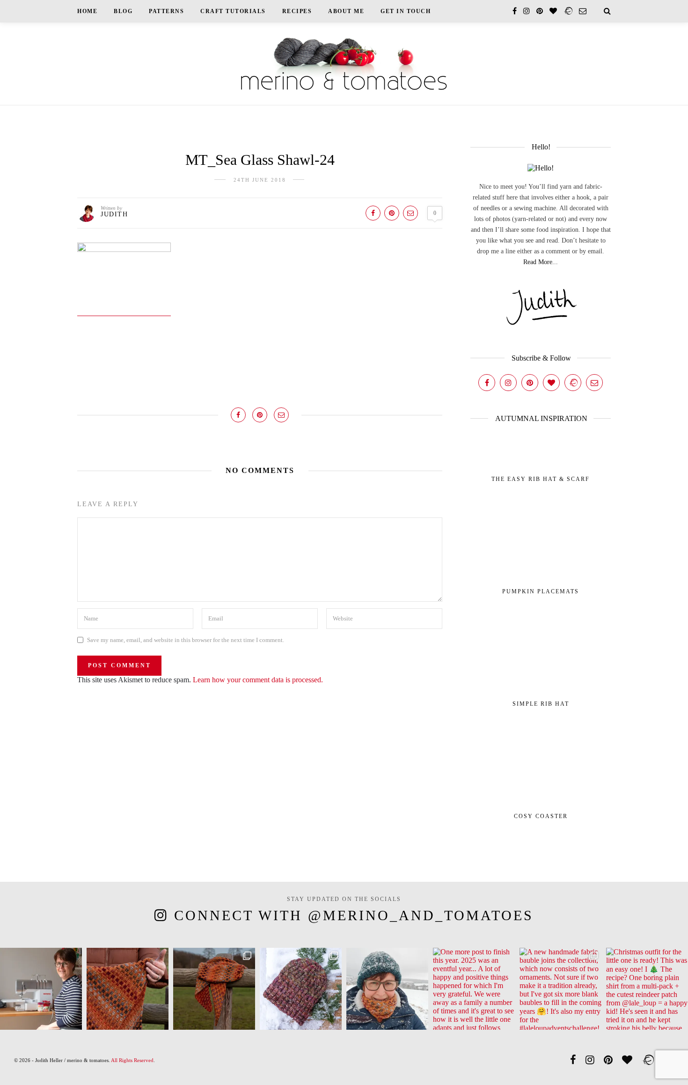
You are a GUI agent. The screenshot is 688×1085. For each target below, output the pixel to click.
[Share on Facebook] (373, 213)
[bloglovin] (553, 11)
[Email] (594, 382)
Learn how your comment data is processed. (258, 680)
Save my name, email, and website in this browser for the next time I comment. (185, 639)
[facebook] (514, 11)
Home (87, 11)
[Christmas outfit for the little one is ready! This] (647, 989)
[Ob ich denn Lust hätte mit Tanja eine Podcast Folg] (41, 989)
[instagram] (526, 11)
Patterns (166, 11)
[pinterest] (539, 11)
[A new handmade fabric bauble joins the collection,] (560, 989)
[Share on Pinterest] (391, 213)
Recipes (297, 11)
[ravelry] (568, 11)
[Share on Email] (410, 213)
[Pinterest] (529, 382)
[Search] (607, 11)
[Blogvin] (551, 382)
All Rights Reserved (132, 1060)
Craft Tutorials (233, 11)
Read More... (540, 262)
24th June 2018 (260, 180)
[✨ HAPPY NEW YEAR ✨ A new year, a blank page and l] (387, 989)
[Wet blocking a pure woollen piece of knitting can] (127, 989)
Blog (123, 11)
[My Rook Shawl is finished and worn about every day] (214, 989)
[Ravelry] (572, 382)
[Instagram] (508, 382)
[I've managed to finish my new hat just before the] (301, 989)
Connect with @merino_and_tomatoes (354, 915)
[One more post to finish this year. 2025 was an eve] (474, 989)
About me (346, 11)
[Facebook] (486, 382)
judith (114, 214)
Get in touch (406, 11)
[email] (582, 11)
